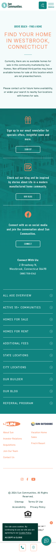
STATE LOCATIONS (15, 355)
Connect (28, 244)
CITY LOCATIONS (14, 367)
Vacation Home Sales (39, 435)
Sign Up (28, 149)
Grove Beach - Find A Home (28, 26)
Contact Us (8, 457)
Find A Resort (38, 443)
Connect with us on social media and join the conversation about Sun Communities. (28, 229)
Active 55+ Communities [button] (22, 307)
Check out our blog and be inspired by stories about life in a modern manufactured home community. (28, 182)
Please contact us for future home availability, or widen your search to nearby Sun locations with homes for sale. (28, 92)
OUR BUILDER (13, 379)
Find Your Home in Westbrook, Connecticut (27, 40)
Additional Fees (16, 343)
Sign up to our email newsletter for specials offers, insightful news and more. (28, 135)
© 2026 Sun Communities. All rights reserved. (28, 494)
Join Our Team (10, 451)
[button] (43, 5)
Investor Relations (12, 438)
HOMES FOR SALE (15, 319)
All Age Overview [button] (17, 295)
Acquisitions (9, 444)
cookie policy (25, 533)
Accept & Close (13, 537)
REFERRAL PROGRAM (18, 403)
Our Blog (28, 196)
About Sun (8, 432)
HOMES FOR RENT (16, 331)
